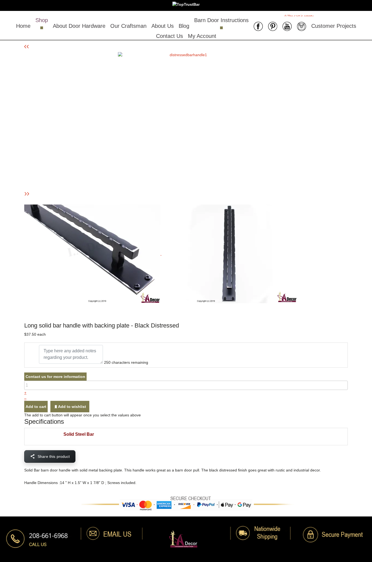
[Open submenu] (41, 27)
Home (23, 26)
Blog (184, 26)
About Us (162, 26)
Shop (41, 20)
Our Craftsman (128, 26)
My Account (202, 36)
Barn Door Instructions (221, 20)
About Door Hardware (79, 26)
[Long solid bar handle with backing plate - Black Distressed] (186, 120)
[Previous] (25, 46)
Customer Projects (333, 26)
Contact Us (169, 36)
